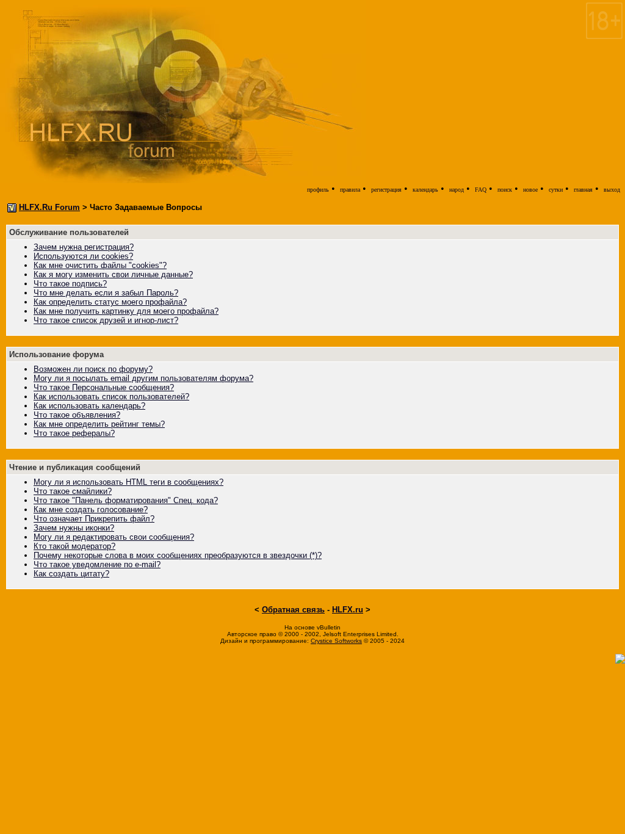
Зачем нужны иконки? (74, 527)
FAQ (480, 189)
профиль (318, 189)
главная (583, 189)
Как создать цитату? (71, 573)
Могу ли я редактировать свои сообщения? (114, 537)
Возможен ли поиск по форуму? (93, 369)
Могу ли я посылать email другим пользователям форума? (143, 378)
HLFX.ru (347, 609)
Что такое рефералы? (74, 433)
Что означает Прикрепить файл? (94, 518)
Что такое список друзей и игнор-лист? (106, 320)
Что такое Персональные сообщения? (104, 387)
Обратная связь (293, 609)
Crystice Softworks (336, 640)
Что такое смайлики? (73, 491)
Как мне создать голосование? (91, 509)
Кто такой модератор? (74, 546)
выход (612, 189)
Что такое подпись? (70, 283)
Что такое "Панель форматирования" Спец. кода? (126, 500)
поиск (504, 189)
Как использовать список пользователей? (111, 396)
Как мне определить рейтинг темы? (99, 424)
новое (530, 189)
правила (350, 189)
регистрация (386, 189)
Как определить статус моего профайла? (110, 301)
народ (456, 189)
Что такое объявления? (77, 414)
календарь (425, 189)
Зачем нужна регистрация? (84, 247)
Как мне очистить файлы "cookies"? (100, 265)
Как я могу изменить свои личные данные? (113, 274)
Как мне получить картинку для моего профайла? (126, 311)
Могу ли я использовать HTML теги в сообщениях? (128, 482)
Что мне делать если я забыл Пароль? (106, 292)
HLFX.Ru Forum (49, 207)
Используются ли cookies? (83, 256)
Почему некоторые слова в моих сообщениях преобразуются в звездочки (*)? (178, 555)
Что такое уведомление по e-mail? (97, 564)
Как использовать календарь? (89, 405)
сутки (556, 189)
